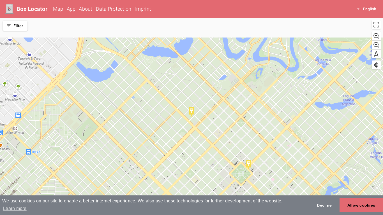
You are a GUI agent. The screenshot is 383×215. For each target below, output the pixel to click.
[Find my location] (376, 64)
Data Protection (113, 9)
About (85, 9)
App (71, 9)
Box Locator (32, 9)
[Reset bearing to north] (376, 53)
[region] (191, 116)
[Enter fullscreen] (376, 24)
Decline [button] (324, 205)
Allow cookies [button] (361, 205)
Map (58, 9)
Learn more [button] (15, 208)
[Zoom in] (376, 35)
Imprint (143, 9)
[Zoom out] (376, 44)
